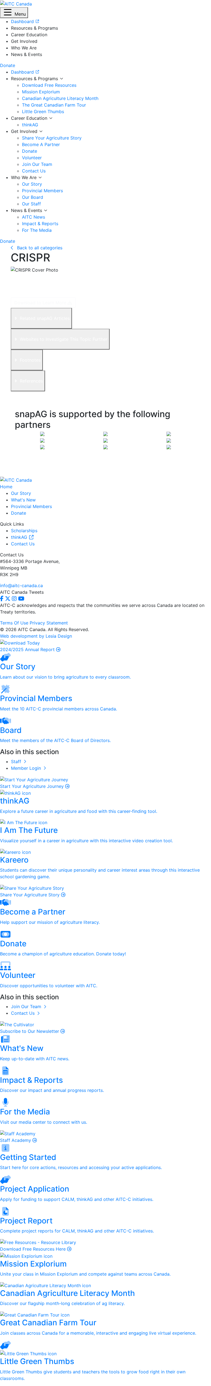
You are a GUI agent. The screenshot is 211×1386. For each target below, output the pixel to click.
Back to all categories (39, 247)
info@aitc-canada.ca (21, 585)
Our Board (32, 197)
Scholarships (24, 530)
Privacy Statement (49, 623)
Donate (29, 151)
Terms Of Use (14, 623)
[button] (14, 12)
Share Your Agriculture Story (52, 138)
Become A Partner (41, 144)
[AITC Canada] (16, 3)
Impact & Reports (40, 223)
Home (6, 486)
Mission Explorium (41, 91)
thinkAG (30, 124)
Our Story (32, 184)
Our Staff (31, 204)
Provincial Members (42, 190)
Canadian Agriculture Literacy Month (60, 98)
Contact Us (34, 171)
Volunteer (32, 157)
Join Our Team (37, 164)
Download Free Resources (49, 85)
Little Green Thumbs (43, 111)
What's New (23, 500)
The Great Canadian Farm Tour (54, 105)
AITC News (33, 217)
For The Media (37, 230)
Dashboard (23, 72)
